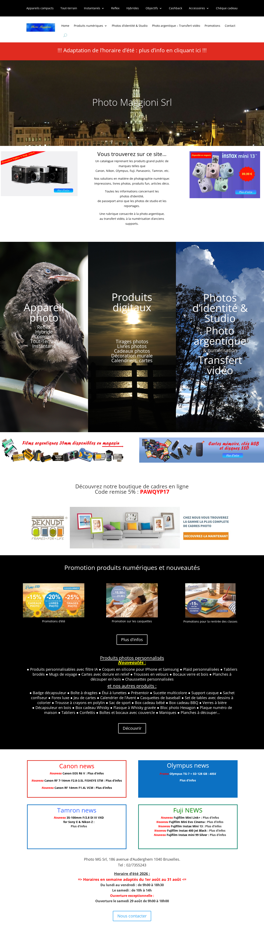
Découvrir (132, 728)
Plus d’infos (95, 773)
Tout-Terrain (44, 341)
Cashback (175, 8)
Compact (44, 336)
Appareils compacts (40, 8)
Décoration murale (132, 355)
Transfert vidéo (220, 365)
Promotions (212, 26)
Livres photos (132, 346)
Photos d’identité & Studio (129, 26)
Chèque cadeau (227, 8)
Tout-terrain (68, 8)
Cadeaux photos (132, 351)
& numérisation (220, 350)
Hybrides (132, 8)
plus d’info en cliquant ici (170, 50)
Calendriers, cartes (131, 360)
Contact (230, 26)
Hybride (44, 331)
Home (65, 26)
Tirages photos (132, 341)
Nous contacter (132, 916)
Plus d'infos (132, 639)
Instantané (44, 346)
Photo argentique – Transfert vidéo (176, 26)
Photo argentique (220, 336)
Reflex (115, 8)
